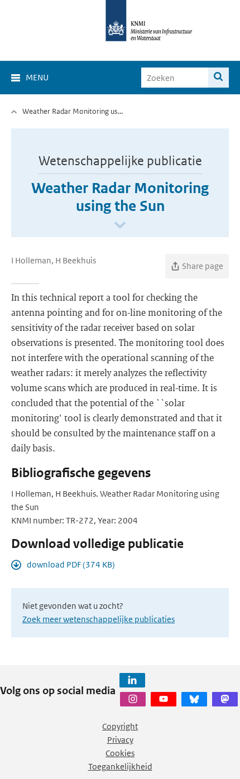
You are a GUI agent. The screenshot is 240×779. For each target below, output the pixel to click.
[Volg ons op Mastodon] (225, 699)
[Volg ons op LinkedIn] (132, 680)
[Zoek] (218, 78)
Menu (37, 77)
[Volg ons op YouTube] (163, 699)
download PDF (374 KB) (71, 564)
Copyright (120, 726)
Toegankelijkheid (120, 766)
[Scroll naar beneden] (120, 226)
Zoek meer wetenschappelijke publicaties (98, 619)
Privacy (120, 739)
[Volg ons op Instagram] (133, 699)
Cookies (120, 753)
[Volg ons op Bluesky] (194, 699)
